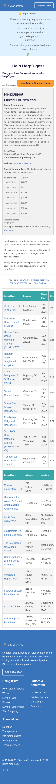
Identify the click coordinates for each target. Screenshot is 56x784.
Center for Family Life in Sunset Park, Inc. (13, 561)
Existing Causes (39, 697)
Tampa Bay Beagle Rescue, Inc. (10, 407)
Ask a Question (13, 672)
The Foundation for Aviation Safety (12, 547)
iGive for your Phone (13, 707)
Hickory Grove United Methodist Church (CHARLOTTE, (12, 340)
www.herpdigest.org (23, 163)
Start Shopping (10, 711)
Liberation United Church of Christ (11, 322)
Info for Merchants (11, 736)
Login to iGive (44, 5)
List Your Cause (38, 692)
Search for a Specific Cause (35, 83)
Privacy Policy (9, 740)
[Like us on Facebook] (8, 770)
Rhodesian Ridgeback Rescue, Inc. (10, 421)
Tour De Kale (40, 283)
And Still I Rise (12, 606)
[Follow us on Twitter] (3, 770)
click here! (9, 230)
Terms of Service (11, 745)
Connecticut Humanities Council (10, 460)
